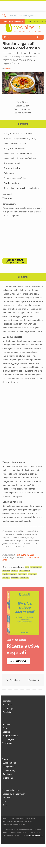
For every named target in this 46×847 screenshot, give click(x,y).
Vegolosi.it (7, 69)
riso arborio (32, 574)
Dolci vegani (8, 739)
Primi (4, 728)
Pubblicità (6, 712)
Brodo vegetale (11, 183)
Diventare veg (8, 770)
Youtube (28, 822)
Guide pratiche (9, 763)
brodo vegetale (36, 567)
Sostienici (7, 824)
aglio (17, 168)
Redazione (7, 704)
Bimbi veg (7, 774)
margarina (22, 188)
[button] (18, 661)
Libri (4, 801)
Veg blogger (7, 743)
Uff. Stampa (7, 708)
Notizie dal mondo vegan (13, 794)
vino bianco (24, 578)
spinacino (14, 578)
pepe (12, 173)
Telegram (30, 819)
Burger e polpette (10, 736)
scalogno (6, 578)
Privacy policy (20, 824)
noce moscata (25, 153)
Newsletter (8, 819)
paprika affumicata (9, 574)
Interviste (6, 797)
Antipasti (6, 724)
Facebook (18, 822)
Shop (4, 805)
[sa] (4, 15)
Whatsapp (20, 819)
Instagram (7, 822)
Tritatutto (7, 198)
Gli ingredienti (8, 766)
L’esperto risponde (10, 790)
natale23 (15, 571)
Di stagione (7, 778)
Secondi (6, 732)
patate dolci (22, 574)
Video (5, 759)
